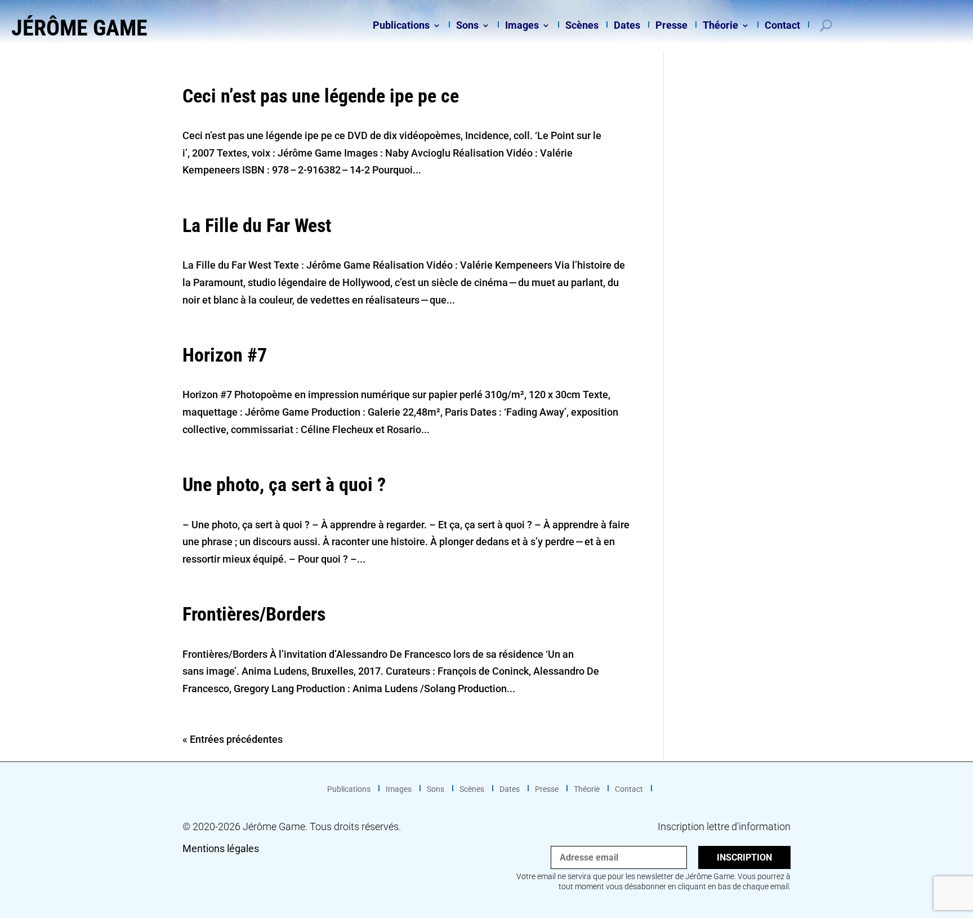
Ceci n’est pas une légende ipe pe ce (320, 95)
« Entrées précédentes (232, 739)
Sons (467, 26)
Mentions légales (220, 848)
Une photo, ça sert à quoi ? (284, 484)
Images (522, 26)
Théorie (720, 26)
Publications (401, 26)
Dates (627, 26)
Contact (782, 26)
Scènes (582, 26)
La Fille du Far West (256, 225)
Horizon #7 (224, 355)
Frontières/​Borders (253, 614)
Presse (671, 26)
